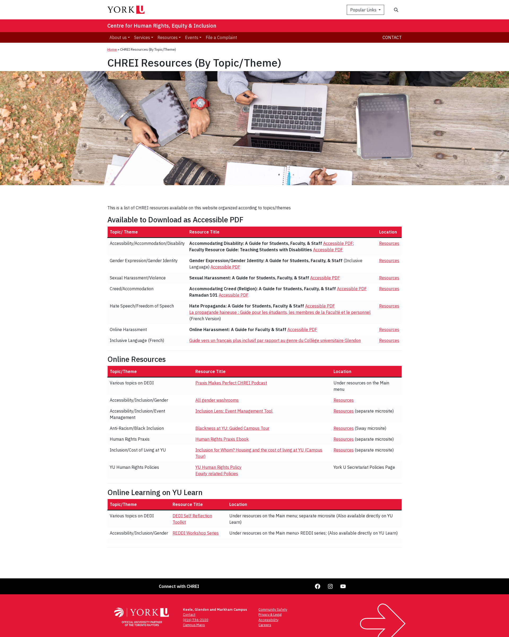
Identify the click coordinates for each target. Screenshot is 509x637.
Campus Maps (194, 625)
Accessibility (268, 620)
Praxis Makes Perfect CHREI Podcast (231, 382)
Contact (392, 37)
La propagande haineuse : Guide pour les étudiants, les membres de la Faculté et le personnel (280, 312)
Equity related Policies (216, 473)
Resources (389, 243)
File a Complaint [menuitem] (221, 37)
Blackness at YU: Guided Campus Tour (232, 428)
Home (112, 49)
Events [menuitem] (191, 37)
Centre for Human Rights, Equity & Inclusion (161, 25)
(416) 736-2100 (195, 620)
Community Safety (272, 609)
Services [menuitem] (142, 37)
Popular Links (364, 9)
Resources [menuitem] (167, 37)
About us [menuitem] (118, 37)
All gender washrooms (217, 400)
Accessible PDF (338, 243)
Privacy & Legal (270, 614)
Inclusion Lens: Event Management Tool (234, 411)
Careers (264, 625)
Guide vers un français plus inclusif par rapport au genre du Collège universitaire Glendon (275, 340)
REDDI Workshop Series (196, 533)
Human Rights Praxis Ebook (222, 439)
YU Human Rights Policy (218, 467)
